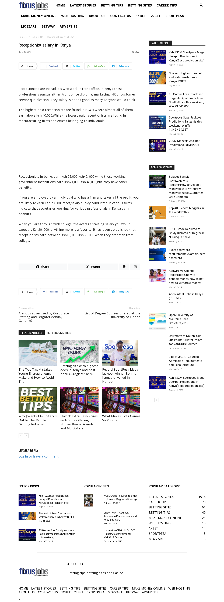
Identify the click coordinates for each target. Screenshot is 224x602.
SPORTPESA (175, 16)
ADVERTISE (68, 26)
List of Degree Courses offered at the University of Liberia (112, 315)
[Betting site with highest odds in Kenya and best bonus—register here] (79, 351)
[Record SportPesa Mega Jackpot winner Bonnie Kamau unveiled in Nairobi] (121, 353)
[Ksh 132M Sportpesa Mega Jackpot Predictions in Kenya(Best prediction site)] (157, 57)
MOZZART (29, 26)
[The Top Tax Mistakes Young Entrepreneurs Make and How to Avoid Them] (38, 353)
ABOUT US (97, 16)
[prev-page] (21, 435)
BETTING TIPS (112, 5)
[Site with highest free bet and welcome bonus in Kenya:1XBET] (157, 77)
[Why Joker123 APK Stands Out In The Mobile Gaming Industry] (38, 400)
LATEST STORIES (83, 5)
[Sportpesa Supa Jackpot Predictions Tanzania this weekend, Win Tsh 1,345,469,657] (157, 122)
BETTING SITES (140, 5)
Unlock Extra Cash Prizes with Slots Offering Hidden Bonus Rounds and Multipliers (79, 422)
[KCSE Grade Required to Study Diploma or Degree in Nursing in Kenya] (157, 236)
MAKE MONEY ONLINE (38, 16)
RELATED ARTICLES (32, 332)
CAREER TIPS (167, 5)
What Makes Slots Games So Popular (121, 418)
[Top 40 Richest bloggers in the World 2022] (157, 212)
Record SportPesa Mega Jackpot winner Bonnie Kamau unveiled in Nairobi (120, 375)
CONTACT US (120, 16)
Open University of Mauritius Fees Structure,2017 (181, 319)
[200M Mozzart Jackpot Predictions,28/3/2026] (157, 145)
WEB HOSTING (72, 16)
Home (22, 36)
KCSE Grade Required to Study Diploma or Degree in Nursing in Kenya (187, 233)
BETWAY (48, 26)
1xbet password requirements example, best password (187, 254)
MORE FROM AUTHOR (59, 332)
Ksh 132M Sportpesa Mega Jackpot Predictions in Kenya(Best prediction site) (186, 56)
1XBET (141, 16)
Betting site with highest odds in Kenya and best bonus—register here (79, 370)
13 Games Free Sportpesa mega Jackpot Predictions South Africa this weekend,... (57, 534)
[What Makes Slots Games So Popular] (121, 400)
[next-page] (26, 435)
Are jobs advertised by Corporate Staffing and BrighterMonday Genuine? (44, 317)
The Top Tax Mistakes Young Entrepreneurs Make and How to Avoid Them (36, 375)
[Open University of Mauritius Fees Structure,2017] (157, 322)
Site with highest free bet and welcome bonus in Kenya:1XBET (185, 77)
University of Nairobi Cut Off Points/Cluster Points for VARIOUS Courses (185, 340)
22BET (156, 16)
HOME (60, 5)
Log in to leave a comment (39, 456)
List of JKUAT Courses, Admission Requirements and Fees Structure (185, 361)
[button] (201, 5)
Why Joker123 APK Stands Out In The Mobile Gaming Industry (38, 420)
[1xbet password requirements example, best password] (157, 254)
